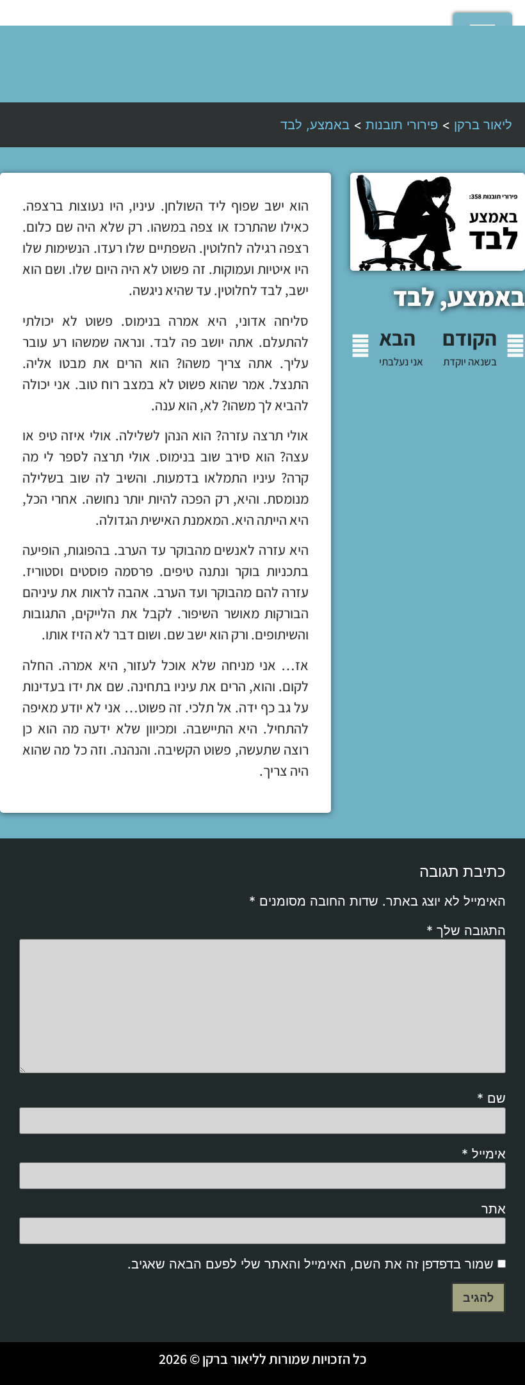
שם (491, 1098)
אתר (493, 1209)
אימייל (484, 1154)
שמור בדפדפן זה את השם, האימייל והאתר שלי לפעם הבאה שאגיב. (310, 1264)
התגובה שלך (466, 930)
